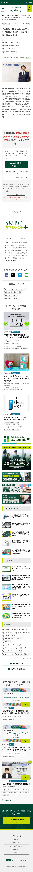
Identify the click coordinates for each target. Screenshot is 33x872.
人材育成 (6, 629)
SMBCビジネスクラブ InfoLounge (10, 15)
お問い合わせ (16, 849)
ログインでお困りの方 (18, 669)
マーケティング (22, 648)
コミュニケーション (23, 632)
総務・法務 (7, 641)
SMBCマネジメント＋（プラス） (15, 289)
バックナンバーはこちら (12, 260)
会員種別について (22, 177)
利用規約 (16, 839)
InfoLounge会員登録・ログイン (16, 195)
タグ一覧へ (26, 658)
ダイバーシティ (18, 635)
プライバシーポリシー (16, 842)
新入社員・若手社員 (23, 654)
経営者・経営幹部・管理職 (13, 292)
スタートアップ (8, 654)
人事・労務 (17, 629)
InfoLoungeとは (17, 663)
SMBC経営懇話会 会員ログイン (17, 164)
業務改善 (6, 635)
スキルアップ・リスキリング (12, 645)
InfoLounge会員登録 (17, 821)
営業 (25, 629)
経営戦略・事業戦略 (11, 298)
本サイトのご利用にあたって (17, 846)
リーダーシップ (8, 632)
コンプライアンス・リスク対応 (13, 651)
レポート (7, 17)
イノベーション (8, 648)
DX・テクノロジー (11, 295)
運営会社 (16, 852)
